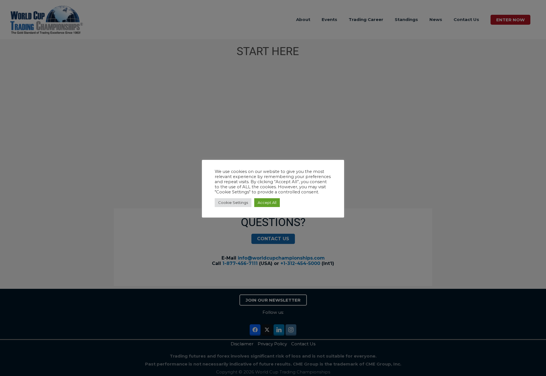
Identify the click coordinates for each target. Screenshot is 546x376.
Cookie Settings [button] (233, 202)
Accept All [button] (267, 202)
